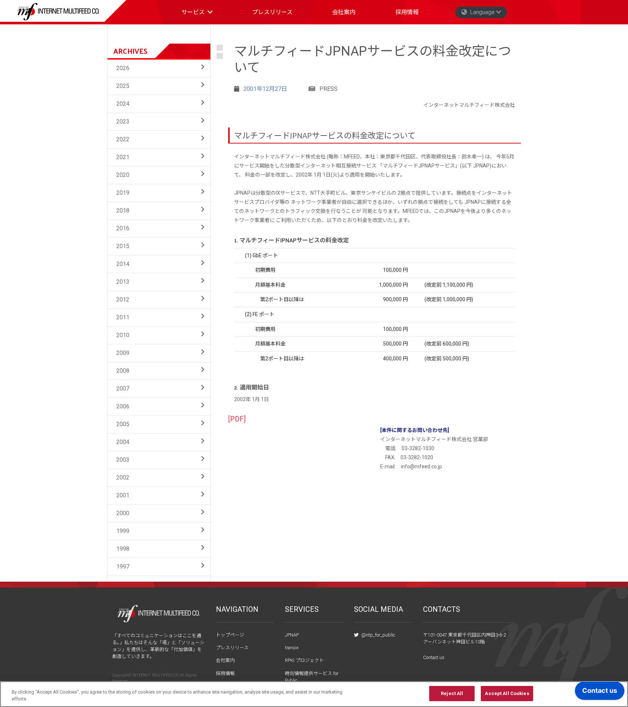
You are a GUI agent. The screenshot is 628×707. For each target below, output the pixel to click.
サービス (193, 12)
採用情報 (407, 12)
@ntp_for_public (377, 635)
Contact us (433, 657)
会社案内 (343, 12)
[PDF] (237, 419)
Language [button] (482, 12)
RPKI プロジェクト (304, 660)
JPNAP (292, 635)
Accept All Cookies (507, 693)
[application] (599, 692)
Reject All (452, 693)
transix (291, 647)
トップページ (230, 635)
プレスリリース (272, 12)
